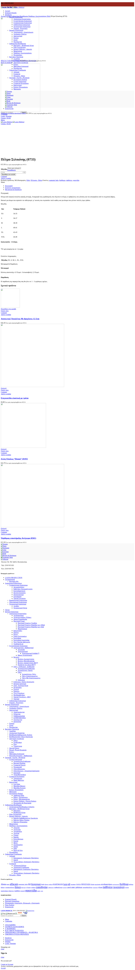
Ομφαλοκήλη (18, 845)
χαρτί (38, 891)
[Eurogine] (5, 552)
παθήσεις (69, 180)
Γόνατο (16, 835)
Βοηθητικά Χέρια (19, 812)
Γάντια (7, 610)
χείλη (41, 891)
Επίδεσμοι (21, 680)
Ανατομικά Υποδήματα (21, 867)
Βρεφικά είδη (13, 581)
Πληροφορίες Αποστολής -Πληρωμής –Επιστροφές (22, 903)
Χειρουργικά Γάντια (20, 608)
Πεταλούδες (18, 687)
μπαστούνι (95, 887)
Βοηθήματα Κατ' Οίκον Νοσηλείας (21, 737)
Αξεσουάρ (21, 649)
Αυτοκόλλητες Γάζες (29, 674)
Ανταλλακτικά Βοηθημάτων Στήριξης (21, 807)
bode (42, 884)
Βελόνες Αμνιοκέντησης (26, 659)
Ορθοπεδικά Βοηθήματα (19, 16)
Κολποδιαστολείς (19, 591)
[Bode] (3, 554)
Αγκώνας (17, 828)
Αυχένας (16, 833)
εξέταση (28, 887)
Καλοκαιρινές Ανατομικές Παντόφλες (26, 858)
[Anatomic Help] (7, 557)
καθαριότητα (58, 887)
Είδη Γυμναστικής (15, 814)
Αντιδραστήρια (19, 615)
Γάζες (20, 672)
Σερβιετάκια (18, 742)
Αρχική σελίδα (6, 16)
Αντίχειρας (17, 829)
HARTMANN (58, 884)
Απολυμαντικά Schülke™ (30, 653)
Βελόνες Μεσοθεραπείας (26, 661)
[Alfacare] (4, 559)
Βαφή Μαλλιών (19, 780)
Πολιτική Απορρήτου (12, 901)
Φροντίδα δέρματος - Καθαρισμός (20, 756)
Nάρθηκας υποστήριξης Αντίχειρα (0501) (18, 538)
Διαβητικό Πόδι (19, 795)
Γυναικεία (12, 864)
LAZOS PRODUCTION (13, 578)
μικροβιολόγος (87, 887)
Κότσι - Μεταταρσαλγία (22, 799)
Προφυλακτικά (19, 595)
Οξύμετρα (17, 714)
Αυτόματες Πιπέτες (15, 708)
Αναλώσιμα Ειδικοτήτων (13, 583)
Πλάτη (16, 847)
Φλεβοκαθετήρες (19, 695)
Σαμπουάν (17, 773)
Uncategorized (10, 579)
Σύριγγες (16, 691)
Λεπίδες (16, 606)
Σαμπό (16, 860)
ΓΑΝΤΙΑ (78, 884)
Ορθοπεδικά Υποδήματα (13, 854)
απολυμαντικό (115, 884)
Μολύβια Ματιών (19, 786)
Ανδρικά (12, 856)
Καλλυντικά (13, 782)
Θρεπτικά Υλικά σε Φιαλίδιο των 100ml (31, 625)
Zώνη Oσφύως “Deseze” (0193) (14, 459)
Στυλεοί (16, 689)
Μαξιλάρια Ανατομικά (16, 754)
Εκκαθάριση (11, 170)
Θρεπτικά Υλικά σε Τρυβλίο (27, 623)
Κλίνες (11, 752)
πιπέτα (127, 887)
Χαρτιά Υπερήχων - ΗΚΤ (22, 697)
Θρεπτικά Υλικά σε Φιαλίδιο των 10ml (31, 627)
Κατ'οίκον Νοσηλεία (12, 729)
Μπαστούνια (13, 824)
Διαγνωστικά (13, 710)
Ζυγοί (11, 725)
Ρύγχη (16, 634)
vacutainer (73, 884)
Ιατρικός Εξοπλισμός (12, 704)
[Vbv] (25, 913)
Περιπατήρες (13, 852)
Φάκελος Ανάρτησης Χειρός (10, 61)
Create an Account (7, 964)
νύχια (100, 887)
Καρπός (16, 837)
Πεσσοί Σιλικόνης (20, 593)
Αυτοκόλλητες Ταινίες (25, 670)
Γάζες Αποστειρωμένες (30, 676)
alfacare (14, 883)
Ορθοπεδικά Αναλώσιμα (17, 701)
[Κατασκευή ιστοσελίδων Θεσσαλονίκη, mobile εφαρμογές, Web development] (29, 910)
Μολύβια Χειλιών (20, 788)
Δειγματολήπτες (19, 587)
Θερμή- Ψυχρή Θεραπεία (17, 750)
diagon (47, 884)
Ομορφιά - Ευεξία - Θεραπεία (15, 757)
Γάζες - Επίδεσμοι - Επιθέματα (24, 667)
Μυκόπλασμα (22, 629)
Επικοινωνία (9, 907)
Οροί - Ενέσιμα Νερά (21, 685)
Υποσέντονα (18, 746)
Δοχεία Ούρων (14, 748)
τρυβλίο (17, 891)
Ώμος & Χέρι (18, 850)
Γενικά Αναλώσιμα (15, 759)
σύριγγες (11, 891)
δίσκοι (18, 887)
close (2, 949)
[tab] (69, 186)
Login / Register (10, 943)
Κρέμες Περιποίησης (16, 790)
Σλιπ (15, 744)
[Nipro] (3, 546)
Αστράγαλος (18, 831)
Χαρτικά (16, 699)
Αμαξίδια (12, 731)
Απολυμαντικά (23, 651)
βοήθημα (62, 180)
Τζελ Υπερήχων (19, 693)
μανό (69, 887)
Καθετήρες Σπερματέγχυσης (23, 589)
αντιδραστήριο (106, 884)
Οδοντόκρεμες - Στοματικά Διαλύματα (26, 771)
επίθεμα (33, 887)
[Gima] (3, 550)
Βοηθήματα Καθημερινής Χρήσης (20, 735)
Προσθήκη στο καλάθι (8, 174)
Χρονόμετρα (18, 720)
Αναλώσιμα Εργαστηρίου (17, 613)
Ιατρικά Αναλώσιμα (11, 612)
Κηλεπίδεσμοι (18, 839)
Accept (3, 968)
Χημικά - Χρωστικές (16, 703)
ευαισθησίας (42, 887)
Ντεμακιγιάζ (18, 767)
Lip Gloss (17, 784)
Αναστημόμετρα (19, 712)
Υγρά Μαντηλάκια (20, 775)
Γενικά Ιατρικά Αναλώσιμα (18, 646)
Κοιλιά (16, 841)
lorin (65, 884)
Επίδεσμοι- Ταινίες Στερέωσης (24, 682)
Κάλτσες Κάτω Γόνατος (21, 820)
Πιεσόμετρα (13, 727)
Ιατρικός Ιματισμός (20, 684)
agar (8, 884)
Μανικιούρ (13, 792)
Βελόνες (16, 657)
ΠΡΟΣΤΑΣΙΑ (86, 884)
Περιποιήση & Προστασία (22, 803)
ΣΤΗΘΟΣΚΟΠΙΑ (20, 718)
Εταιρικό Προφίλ (11, 899)
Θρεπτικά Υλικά (19, 621)
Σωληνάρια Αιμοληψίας (21, 640)
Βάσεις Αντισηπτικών (25, 655)
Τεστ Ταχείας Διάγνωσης (22, 642)
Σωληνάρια (17, 638)
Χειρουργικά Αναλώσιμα (17, 604)
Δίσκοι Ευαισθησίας (20, 619)
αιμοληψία (98, 884)
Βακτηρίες (17, 811)
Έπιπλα (11, 723)
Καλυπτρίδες (18, 631)
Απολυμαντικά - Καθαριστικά (23, 648)
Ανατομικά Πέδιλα (20, 865)
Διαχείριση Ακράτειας (21, 62)
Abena (3, 884)
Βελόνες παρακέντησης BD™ (28, 663)
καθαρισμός (51, 887)
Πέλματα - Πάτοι (36, 180)
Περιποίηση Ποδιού (16, 793)
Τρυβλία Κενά (18, 644)
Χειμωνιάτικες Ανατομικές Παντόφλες (26, 862)
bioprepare (36, 884)
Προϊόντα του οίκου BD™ (27, 665)
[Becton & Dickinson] (8, 555)
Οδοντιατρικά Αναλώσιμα (18, 602)
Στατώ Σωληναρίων (20, 636)
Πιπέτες (16, 632)
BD (29, 884)
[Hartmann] (5, 548)
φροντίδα (76, 180)
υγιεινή (22, 891)
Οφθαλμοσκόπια (19, 716)
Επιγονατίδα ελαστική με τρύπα (14, 398)
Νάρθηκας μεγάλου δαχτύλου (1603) (13, 113)
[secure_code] (20, 913)
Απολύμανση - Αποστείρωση (19, 706)
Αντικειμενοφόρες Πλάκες (22, 617)
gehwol (51, 884)
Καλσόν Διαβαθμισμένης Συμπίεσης (26, 818)
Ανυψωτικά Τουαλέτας (17, 733)
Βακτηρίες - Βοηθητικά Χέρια (19, 809)
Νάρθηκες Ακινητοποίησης (37, 16)
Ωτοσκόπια (17, 721)
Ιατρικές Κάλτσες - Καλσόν (18, 816)
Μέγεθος (4, 169)
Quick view (5, 311)
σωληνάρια (4, 891)
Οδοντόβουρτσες (19, 769)
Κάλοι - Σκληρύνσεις (21, 797)
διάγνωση (23, 887)
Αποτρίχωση (18, 778)
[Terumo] (4, 544)
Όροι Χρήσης (9, 905)
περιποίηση (119, 887)
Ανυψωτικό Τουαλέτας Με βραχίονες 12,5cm (20, 319)
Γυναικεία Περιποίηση (16, 776)
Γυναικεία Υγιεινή (19, 765)
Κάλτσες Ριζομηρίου (20, 822)
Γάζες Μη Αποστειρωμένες (31, 678)
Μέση (16, 843)
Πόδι (49, 16)
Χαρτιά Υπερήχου (20, 598)
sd (69, 884)
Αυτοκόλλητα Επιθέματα (26, 668)
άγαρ (92, 884)
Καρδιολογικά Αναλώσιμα (18, 600)
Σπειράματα (17, 596)
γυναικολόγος (9, 887)
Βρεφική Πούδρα (19, 763)
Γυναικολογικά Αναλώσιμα (18, 585)
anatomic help (53, 180)
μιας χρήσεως (76, 887)
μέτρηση (65, 887)
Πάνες (16, 740)
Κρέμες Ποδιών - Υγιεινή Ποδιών (25, 801)
